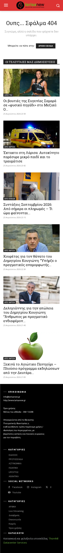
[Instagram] (28, 487)
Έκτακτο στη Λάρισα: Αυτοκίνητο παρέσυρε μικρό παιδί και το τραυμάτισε (31, 156)
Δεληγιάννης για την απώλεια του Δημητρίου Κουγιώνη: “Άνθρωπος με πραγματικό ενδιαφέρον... (28, 314)
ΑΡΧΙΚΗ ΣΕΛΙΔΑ (45, 46)
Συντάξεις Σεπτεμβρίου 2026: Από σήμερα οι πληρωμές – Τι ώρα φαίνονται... (27, 208)
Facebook (17, 487)
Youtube (16, 492)
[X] (47, 487)
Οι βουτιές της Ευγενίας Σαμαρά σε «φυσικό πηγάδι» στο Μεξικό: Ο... (30, 105)
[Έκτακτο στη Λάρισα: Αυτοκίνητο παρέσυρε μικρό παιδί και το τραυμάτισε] (31, 134)
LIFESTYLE (8, 95)
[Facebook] (9, 487)
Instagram (36, 487)
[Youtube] (9, 492)
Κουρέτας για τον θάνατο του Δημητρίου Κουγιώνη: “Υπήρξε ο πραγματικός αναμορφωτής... (30, 260)
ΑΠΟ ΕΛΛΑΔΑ (9, 198)
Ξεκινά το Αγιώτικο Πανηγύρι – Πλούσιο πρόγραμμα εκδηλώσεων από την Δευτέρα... (31, 368)
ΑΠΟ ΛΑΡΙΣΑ (9, 147)
